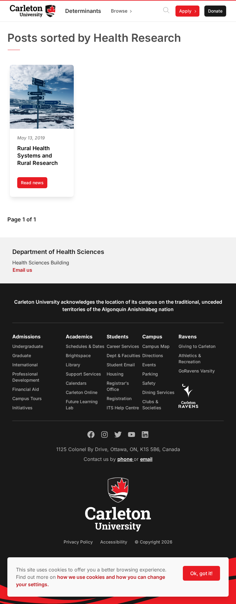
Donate (215, 11)
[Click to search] (166, 11)
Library (73, 364)
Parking (150, 373)
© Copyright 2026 (153, 541)
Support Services (83, 373)
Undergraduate (27, 346)
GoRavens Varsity (197, 370)
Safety (148, 383)
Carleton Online (81, 392)
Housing (115, 373)
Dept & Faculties (123, 355)
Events (149, 364)
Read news (34, 184)
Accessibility (113, 541)
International (25, 364)
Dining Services (158, 392)
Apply (185, 11)
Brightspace (78, 355)
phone (125, 459)
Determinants (83, 11)
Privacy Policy (78, 541)
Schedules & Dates (85, 346)
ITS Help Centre (123, 407)
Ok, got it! (201, 573)
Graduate (21, 355)
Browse (119, 11)
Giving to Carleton (197, 346)
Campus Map (156, 346)
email (146, 459)
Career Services (123, 346)
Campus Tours (27, 398)
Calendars (76, 383)
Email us (22, 270)
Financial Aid (25, 389)
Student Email (121, 364)
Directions (152, 355)
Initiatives (22, 407)
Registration (119, 398)
